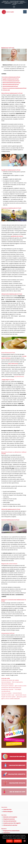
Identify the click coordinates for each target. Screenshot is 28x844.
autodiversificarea (19, 376)
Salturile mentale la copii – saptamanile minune (13, 695)
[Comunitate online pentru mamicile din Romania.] (7, 12)
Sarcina (3, 815)
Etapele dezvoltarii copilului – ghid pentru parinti (13, 696)
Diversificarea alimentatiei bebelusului (11, 687)
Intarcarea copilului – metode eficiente (11, 693)
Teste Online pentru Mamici (17, 1)
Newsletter (23, 2)
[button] (25, 11)
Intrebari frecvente (18, 3)
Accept (9, 840)
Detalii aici (17, 840)
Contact (14, 4)
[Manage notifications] (24, 841)
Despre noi (5, 1)
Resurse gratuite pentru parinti (10, 2)
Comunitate (7, 3)
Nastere (4, 828)
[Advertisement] (14, 29)
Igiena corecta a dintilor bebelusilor (10, 698)
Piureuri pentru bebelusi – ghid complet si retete (13, 685)
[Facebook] (14, 7)
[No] (26, 839)
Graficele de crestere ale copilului (10, 680)
